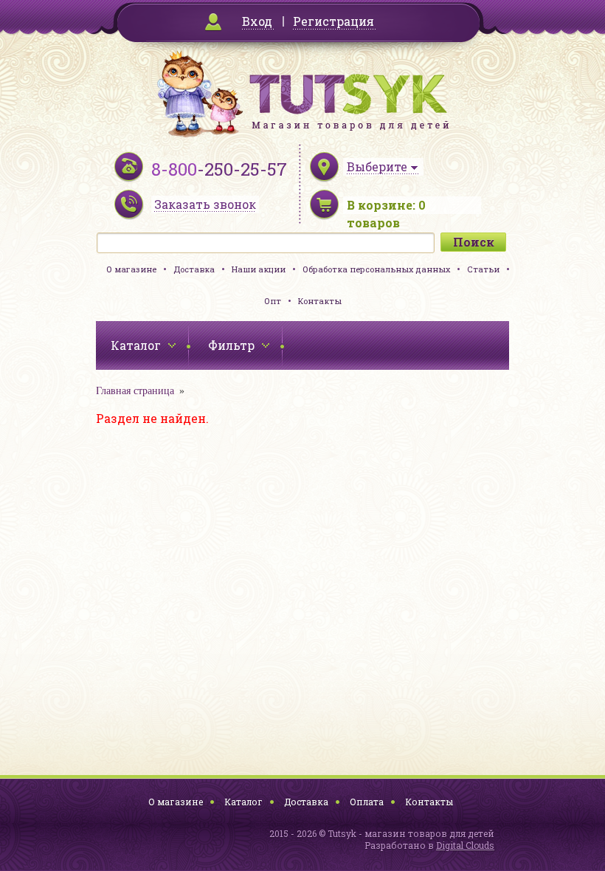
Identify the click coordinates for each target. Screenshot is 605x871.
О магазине (131, 269)
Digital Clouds (465, 845)
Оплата (367, 802)
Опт (272, 300)
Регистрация (333, 21)
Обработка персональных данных (376, 269)
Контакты (320, 300)
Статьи (483, 269)
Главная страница (135, 390)
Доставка (194, 269)
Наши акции (259, 269)
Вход (257, 21)
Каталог (243, 802)
